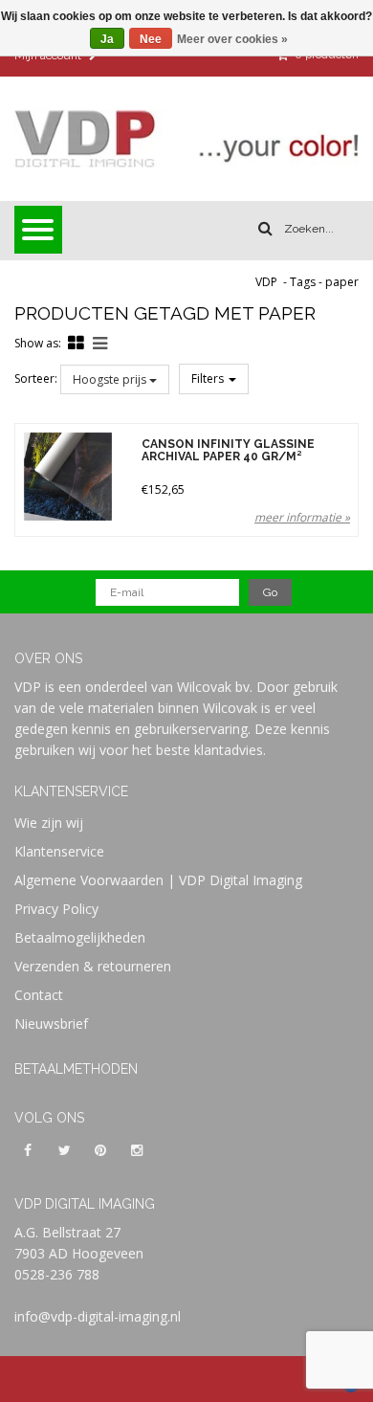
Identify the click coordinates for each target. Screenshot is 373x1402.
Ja (107, 39)
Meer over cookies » (232, 39)
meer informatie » (302, 517)
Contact (38, 995)
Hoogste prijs (111, 379)
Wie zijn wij (48, 822)
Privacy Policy (56, 909)
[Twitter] (64, 1149)
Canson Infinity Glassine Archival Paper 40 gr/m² (228, 450)
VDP (266, 282)
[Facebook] (27, 1149)
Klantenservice (59, 851)
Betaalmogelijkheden (79, 937)
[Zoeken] (265, 228)
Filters (209, 378)
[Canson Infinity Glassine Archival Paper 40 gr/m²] (68, 477)
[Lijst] (100, 342)
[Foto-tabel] (76, 342)
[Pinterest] (100, 1149)
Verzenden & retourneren (92, 966)
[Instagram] (136, 1149)
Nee (151, 39)
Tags (303, 282)
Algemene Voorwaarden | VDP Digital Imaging (158, 880)
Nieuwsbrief (51, 1023)
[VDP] (186, 138)
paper (342, 282)
